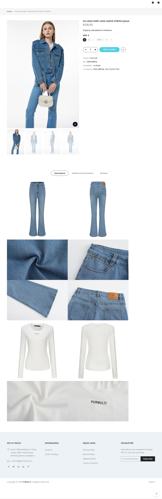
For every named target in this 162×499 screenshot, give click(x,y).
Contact (48, 450)
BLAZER (27, 4)
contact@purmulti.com (21, 461)
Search (152, 482)
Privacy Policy (89, 450)
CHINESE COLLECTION (12, 4)
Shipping (86, 30)
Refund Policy (89, 454)
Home (9, 11)
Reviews (104, 173)
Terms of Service (90, 463)
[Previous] (11, 74)
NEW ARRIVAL (99, 69)
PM (51, 4)
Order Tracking (51, 454)
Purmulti (81, 4)
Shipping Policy (89, 458)
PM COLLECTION (112, 69)
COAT (44, 4)
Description (59, 173)
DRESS (36, 4)
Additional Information (83, 173)
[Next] (74, 74)
